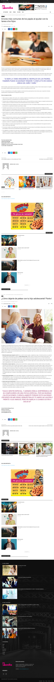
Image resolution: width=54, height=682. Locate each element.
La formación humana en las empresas (24, 577)
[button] (50, 12)
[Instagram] (3, 0)
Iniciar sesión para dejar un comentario (8, 198)
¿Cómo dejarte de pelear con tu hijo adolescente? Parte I (11, 159)
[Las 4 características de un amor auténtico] (9, 621)
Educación (5, 14)
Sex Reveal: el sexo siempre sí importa (46, 159)
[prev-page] (2, 192)
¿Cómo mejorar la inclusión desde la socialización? (44, 188)
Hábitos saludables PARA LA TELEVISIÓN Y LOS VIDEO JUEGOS (28, 604)
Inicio (2, 14)
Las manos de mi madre (22, 565)
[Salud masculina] (9, 277)
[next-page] (3, 192)
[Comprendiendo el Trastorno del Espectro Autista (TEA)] (27, 182)
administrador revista (7, 26)
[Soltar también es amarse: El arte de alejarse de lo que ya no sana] (9, 265)
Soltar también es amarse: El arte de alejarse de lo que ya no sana (28, 260)
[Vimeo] (6, 0)
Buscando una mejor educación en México (7, 188)
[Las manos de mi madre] (9, 570)
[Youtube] (7, 0)
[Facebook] (1, 0)
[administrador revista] (2, 26)
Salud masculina (20, 272)
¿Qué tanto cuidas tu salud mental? (23, 247)
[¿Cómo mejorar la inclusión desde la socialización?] (44, 182)
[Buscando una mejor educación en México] (9, 182)
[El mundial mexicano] (9, 240)
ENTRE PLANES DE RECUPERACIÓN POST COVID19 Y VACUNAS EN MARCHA (31, 589)
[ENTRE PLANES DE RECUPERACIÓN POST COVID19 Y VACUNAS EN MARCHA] (9, 594)
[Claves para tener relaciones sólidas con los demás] (9, 633)
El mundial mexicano (20, 235)
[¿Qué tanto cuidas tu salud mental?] (9, 252)
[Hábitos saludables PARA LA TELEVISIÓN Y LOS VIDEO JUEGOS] (9, 609)
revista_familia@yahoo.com (24, 668)
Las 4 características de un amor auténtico (25, 616)
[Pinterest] (14, 29)
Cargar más (26, 285)
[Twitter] (4, 0)
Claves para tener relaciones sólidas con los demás (26, 628)
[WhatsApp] (16, 29)
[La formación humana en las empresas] (9, 582)
